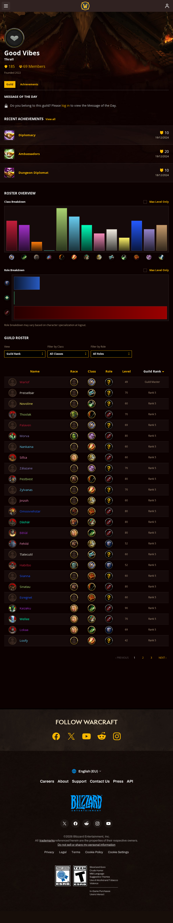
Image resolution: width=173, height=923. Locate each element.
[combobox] (24, 354)
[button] (24, 354)
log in (66, 105)
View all (50, 119)
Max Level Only (159, 202)
